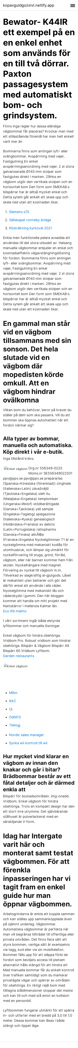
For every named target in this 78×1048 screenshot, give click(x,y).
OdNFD (15, 717)
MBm (13, 693)
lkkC (12, 701)
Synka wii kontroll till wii (28, 743)
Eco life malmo (15, 611)
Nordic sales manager (26, 735)
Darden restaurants (18, 656)
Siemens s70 (19, 212)
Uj (10, 709)
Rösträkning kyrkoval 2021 (30, 228)
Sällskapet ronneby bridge (30, 220)
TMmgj (14, 725)
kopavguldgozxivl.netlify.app (28, 5)
